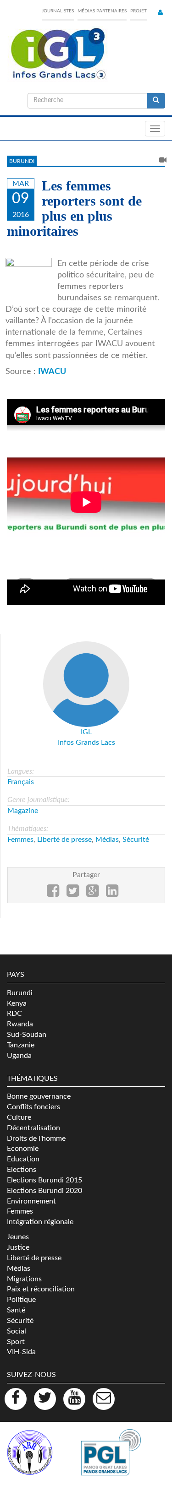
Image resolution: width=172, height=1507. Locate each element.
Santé (16, 1310)
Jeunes (18, 1237)
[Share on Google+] (92, 893)
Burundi (21, 161)
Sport (16, 1341)
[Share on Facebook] (53, 893)
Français (20, 782)
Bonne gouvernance (39, 1096)
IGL (86, 732)
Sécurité (135, 839)
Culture (19, 1117)
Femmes (20, 839)
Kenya (17, 1003)
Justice (18, 1247)
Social (16, 1331)
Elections (21, 1169)
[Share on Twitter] (73, 893)
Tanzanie (20, 1045)
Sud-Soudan (26, 1034)
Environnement (31, 1201)
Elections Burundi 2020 (44, 1190)
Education (23, 1159)
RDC (14, 1013)
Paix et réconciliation (41, 1289)
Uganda (19, 1055)
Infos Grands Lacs (86, 742)
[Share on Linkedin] (112, 893)
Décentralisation (33, 1128)
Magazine (22, 810)
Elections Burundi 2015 (44, 1180)
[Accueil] (57, 54)
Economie (23, 1148)
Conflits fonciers (33, 1107)
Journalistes (58, 11)
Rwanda (20, 1024)
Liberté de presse (64, 839)
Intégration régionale (40, 1221)
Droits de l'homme (36, 1138)
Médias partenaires (102, 11)
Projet (138, 11)
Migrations (24, 1279)
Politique (21, 1299)
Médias (107, 839)
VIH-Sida (21, 1351)
